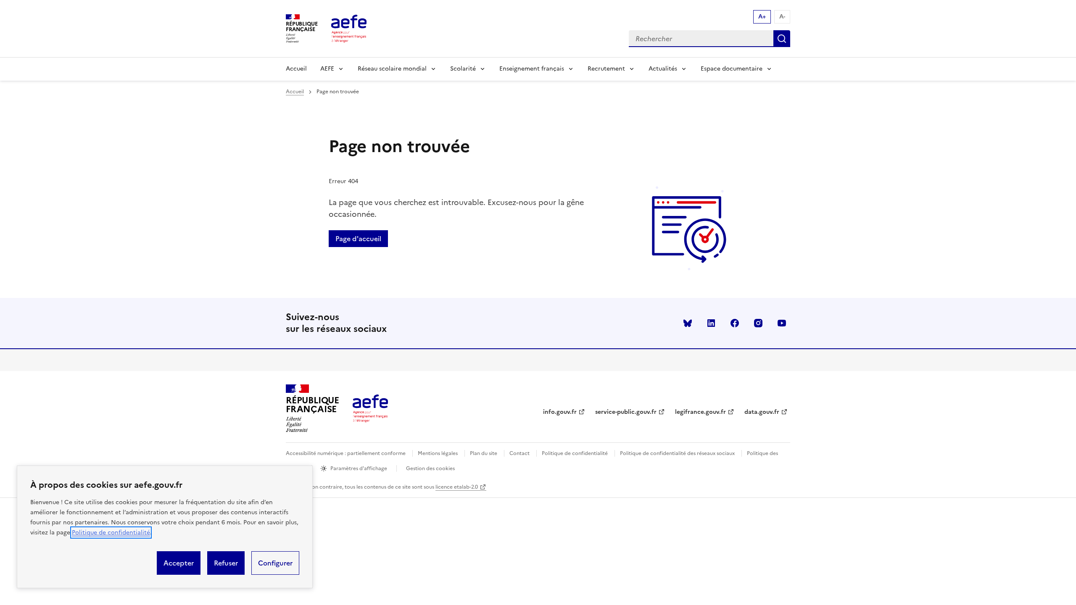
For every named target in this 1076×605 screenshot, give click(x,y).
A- (782, 16)
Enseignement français (531, 68)
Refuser (226, 563)
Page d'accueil (358, 239)
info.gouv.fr (560, 412)
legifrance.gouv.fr (700, 412)
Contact (519, 453)
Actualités (663, 68)
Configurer (275, 563)
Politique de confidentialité (111, 532)
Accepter (179, 563)
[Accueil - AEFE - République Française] (349, 28)
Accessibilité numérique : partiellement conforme (346, 453)
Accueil (296, 68)
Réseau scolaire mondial (392, 68)
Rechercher (781, 38)
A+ (762, 16)
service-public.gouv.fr (626, 412)
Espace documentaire (731, 68)
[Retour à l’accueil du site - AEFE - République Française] (370, 408)
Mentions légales (438, 453)
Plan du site (483, 453)
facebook (734, 323)
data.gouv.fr (761, 412)
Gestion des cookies (430, 468)
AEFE (327, 68)
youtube (781, 323)
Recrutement (606, 68)
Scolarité (463, 68)
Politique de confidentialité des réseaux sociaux (677, 453)
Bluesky (687, 323)
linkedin (711, 323)
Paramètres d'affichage (358, 468)
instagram (758, 323)
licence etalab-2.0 (456, 487)
